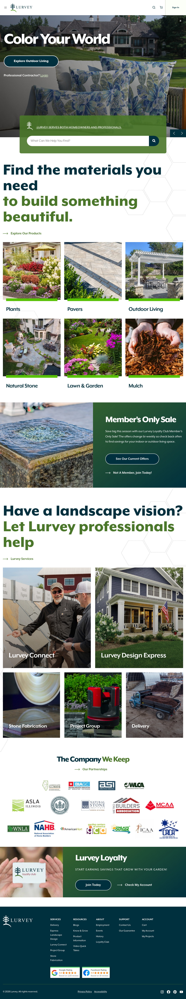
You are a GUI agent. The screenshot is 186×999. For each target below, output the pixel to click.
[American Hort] (71, 828)
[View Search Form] (154, 7)
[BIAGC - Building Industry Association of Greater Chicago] (79, 785)
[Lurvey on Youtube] (181, 992)
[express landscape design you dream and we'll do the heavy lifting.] (139, 618)
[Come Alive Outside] (120, 829)
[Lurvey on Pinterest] (175, 992)
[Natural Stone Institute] (93, 805)
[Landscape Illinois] (51, 785)
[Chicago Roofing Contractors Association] (168, 829)
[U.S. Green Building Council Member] (59, 805)
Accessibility (100, 991)
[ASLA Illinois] (26, 805)
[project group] (92, 705)
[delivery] (154, 705)
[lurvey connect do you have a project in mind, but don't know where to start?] (47, 618)
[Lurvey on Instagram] (162, 992)
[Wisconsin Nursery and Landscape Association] (18, 828)
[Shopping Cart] (161, 7)
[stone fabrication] (31, 705)
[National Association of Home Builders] (45, 828)
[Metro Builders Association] (126, 805)
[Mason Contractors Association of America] (159, 805)
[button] (180, 20)
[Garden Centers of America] (96, 828)
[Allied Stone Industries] (106, 785)
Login (44, 91)
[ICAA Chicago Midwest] (144, 829)
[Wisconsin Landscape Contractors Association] (134, 785)
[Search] (154, 141)
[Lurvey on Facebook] (168, 992)
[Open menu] (5, 7)
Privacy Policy (85, 991)
